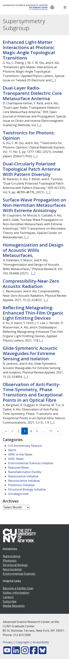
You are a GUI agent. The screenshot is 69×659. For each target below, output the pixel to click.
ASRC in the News (20, 454)
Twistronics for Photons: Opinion (29, 135)
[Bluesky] (42, 652)
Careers (8, 597)
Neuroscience (12, 569)
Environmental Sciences (19, 574)
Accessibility (41, 642)
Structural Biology (15, 565)
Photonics (10, 561)
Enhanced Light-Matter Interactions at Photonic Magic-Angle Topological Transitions (29, 50)
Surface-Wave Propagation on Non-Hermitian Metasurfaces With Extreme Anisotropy (34, 205)
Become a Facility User (18, 588)
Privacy (8, 642)
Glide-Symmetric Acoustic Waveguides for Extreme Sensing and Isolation (30, 353)
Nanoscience (11, 556)
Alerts (12, 450)
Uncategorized (18, 494)
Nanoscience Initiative (23, 476)
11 (50, 431)
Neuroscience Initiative (24, 481)
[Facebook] (33, 652)
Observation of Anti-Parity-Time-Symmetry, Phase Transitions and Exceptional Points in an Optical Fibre (33, 392)
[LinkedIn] (16, 652)
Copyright (22, 642)
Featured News (18, 468)
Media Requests (14, 606)
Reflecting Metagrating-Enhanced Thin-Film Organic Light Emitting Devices (33, 313)
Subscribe (9, 601)
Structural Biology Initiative (27, 489)
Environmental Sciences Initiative (30, 463)
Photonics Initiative (21, 485)
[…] (54, 80)
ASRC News (16, 459)
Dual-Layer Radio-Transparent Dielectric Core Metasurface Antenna (32, 93)
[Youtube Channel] (7, 652)
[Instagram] (24, 652)
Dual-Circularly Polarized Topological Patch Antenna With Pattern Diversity (31, 169)
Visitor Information (16, 593)
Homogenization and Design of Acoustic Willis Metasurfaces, (33, 250)
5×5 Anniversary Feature (25, 446)
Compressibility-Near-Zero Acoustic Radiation (31, 283)
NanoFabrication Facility (24, 472)
